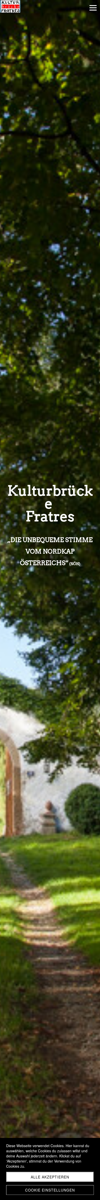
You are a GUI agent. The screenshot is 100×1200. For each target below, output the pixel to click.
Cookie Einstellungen (50, 1190)
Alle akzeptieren (50, 1176)
